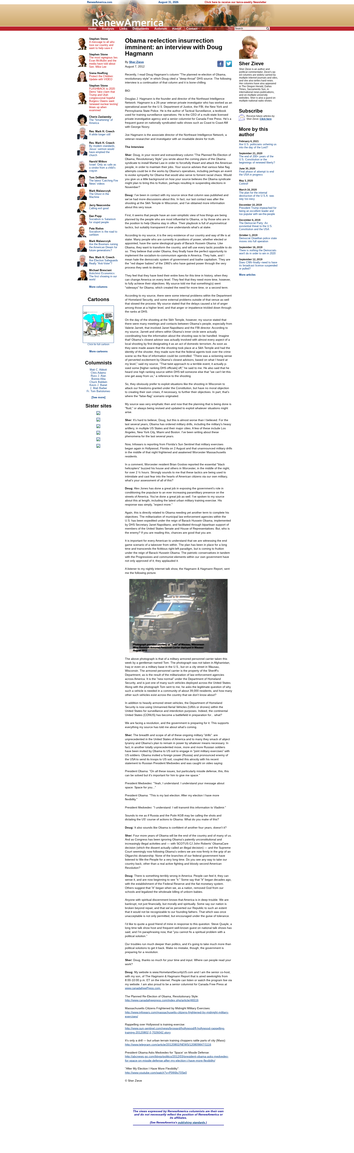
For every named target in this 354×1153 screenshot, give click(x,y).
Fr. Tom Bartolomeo (98, 391)
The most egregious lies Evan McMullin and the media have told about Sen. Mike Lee (103, 62)
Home (92, 28)
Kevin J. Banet (98, 385)
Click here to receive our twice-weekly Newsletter (235, 2)
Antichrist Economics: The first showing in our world (103, 276)
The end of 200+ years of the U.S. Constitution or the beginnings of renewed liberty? (257, 158)
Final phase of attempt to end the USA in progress (256, 171)
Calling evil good (99, 208)
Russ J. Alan (98, 375)
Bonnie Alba (98, 378)
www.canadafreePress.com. (143, 988)
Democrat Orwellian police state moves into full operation (258, 238)
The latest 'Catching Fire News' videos (103, 182)
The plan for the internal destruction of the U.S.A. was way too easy (256, 194)
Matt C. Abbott (98, 369)
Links (123, 28)
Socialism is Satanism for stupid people (102, 221)
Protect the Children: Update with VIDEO (101, 78)
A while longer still (99, 134)
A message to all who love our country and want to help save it (102, 45)
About (176, 28)
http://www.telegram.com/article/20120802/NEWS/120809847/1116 (168, 1044)
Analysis (108, 28)
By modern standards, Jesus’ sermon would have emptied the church (102, 150)
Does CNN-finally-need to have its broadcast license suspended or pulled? (258, 264)
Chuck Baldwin (98, 382)
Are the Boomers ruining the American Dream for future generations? (103, 247)
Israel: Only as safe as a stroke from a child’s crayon (102, 167)
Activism (160, 28)
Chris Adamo (98, 372)
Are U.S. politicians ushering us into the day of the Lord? (258, 144)
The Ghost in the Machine (99, 195)
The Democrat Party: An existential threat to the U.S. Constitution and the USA (255, 225)
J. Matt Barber (98, 388)
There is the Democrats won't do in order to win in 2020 (257, 250)
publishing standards (191, 1122)
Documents (141, 28)
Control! (246, 182)
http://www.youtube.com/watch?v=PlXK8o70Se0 (156, 1072)
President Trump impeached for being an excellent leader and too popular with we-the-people (257, 209)
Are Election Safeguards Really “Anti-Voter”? (103, 262)
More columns (98, 286)
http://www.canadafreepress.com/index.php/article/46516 (162, 1000)
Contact (191, 28)
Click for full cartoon (98, 344)
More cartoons (98, 351)
